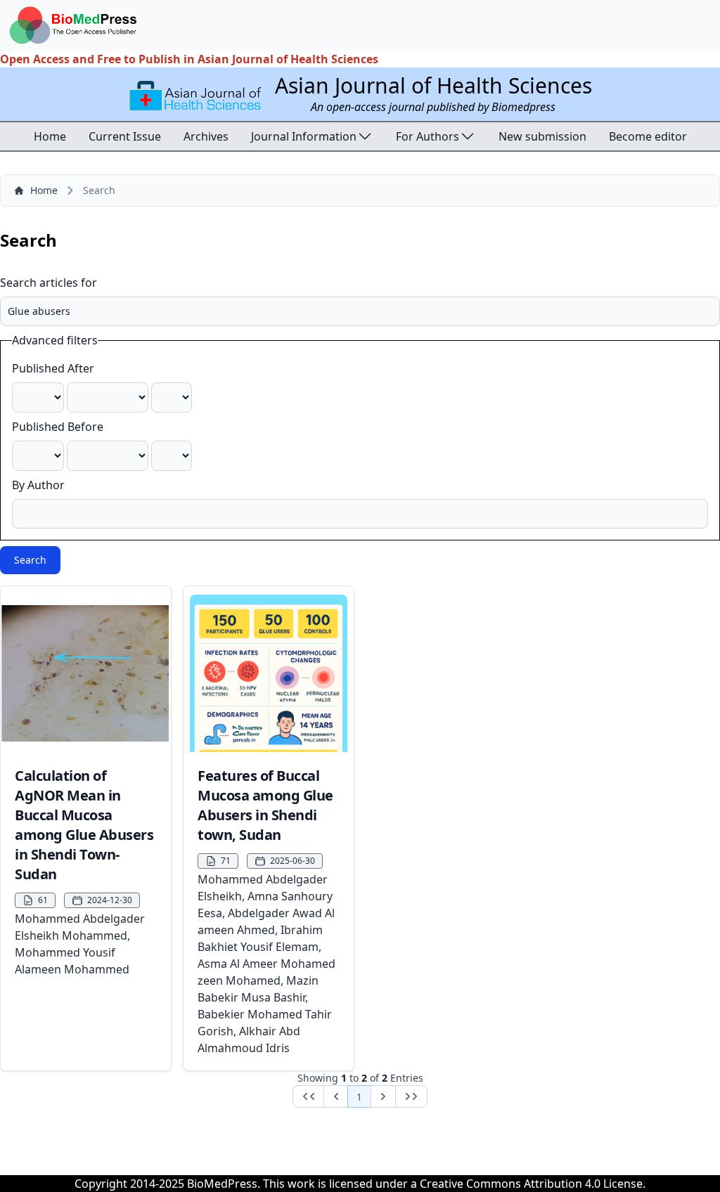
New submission (542, 136)
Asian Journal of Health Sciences (433, 85)
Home (50, 136)
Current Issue (125, 136)
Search (30, 559)
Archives (206, 136)
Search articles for (48, 282)
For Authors (427, 136)
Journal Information (303, 136)
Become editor (648, 136)
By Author (38, 485)
